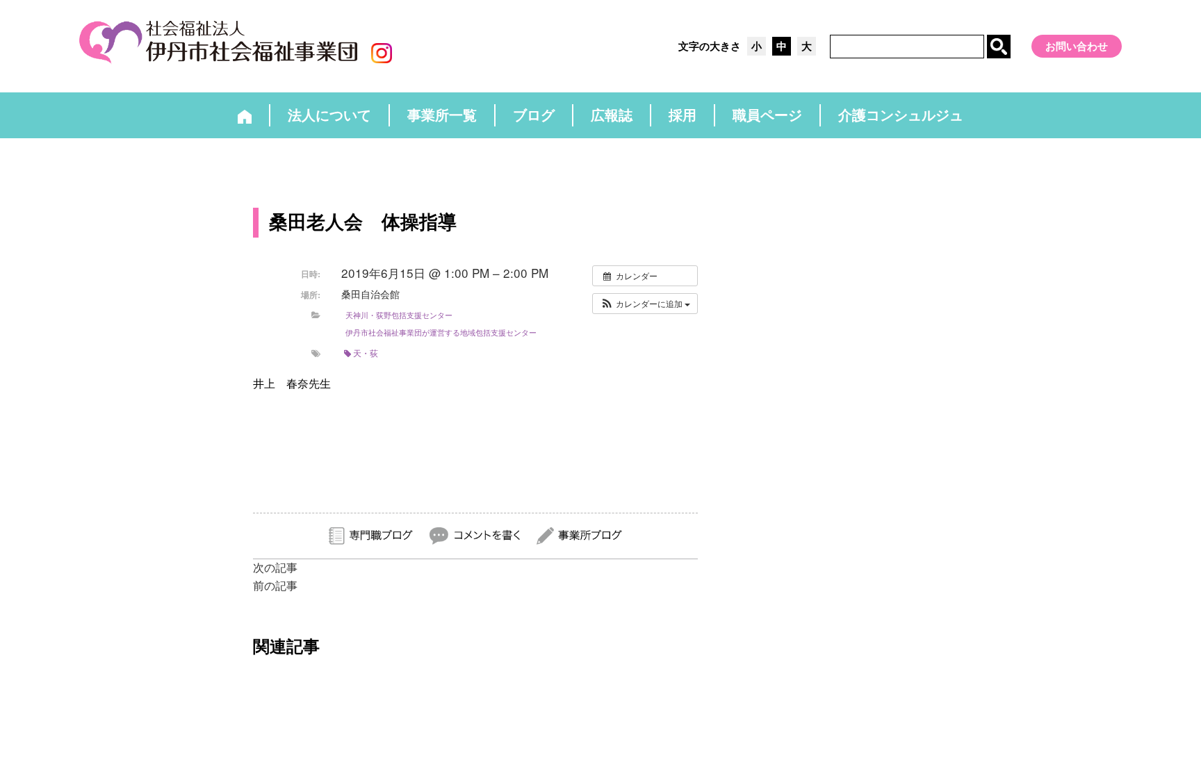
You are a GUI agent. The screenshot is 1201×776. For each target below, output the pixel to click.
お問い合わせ (1076, 46)
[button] (645, 303)
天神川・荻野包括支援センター (398, 314)
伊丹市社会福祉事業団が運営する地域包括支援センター (441, 332)
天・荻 (365, 352)
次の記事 (275, 568)
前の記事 (275, 586)
